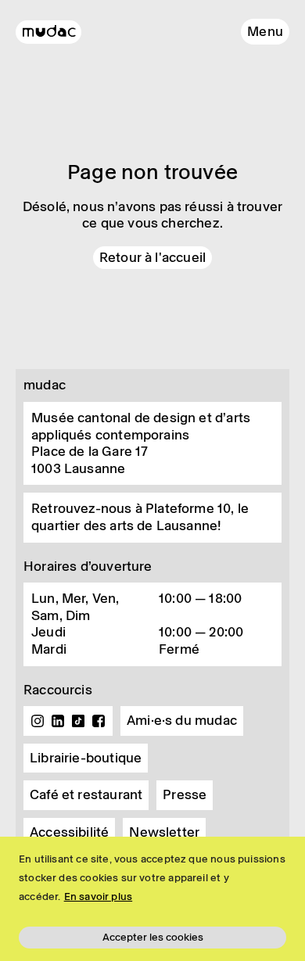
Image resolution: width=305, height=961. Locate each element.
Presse (184, 794)
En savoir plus (98, 896)
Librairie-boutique (86, 757)
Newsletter (164, 832)
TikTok (78, 721)
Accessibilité (69, 832)
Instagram (37, 721)
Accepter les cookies (152, 937)
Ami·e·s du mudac (182, 720)
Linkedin (58, 721)
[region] (152, 899)
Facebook (98, 721)
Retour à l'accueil (152, 257)
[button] (265, 32)
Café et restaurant (86, 794)
